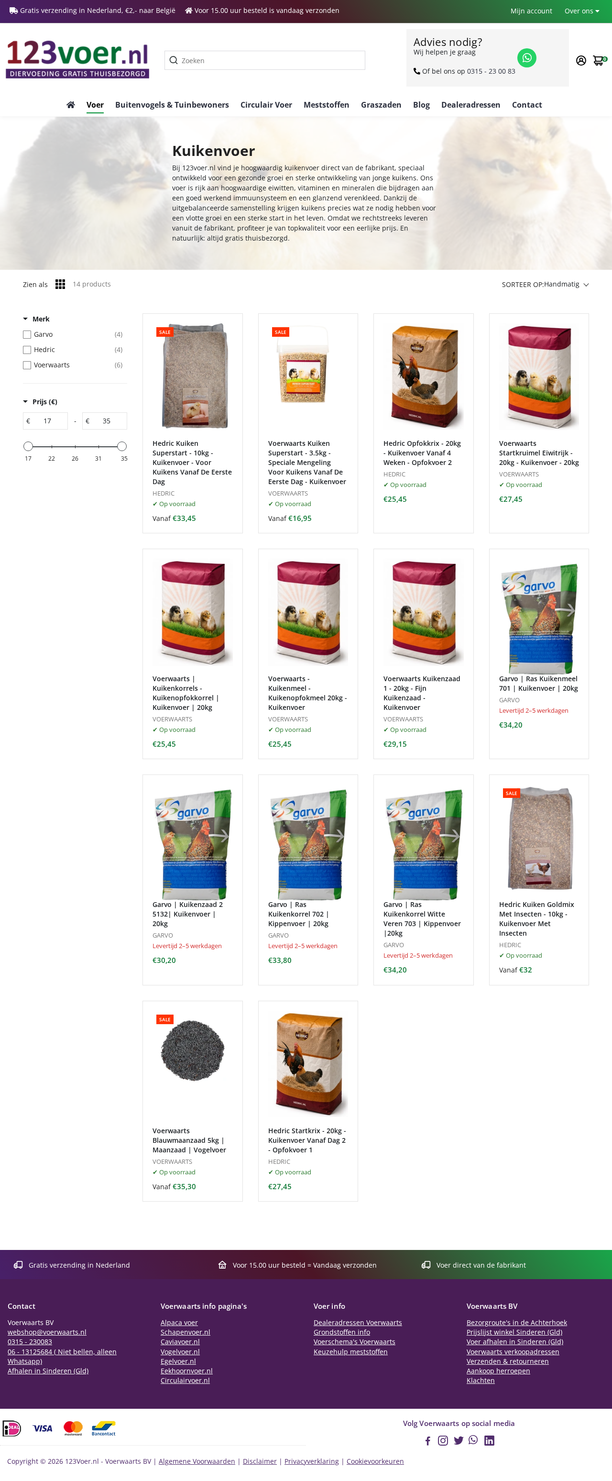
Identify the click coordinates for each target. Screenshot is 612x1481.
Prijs (45, 401)
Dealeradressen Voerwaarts (358, 1322)
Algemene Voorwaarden (197, 1461)
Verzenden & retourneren (508, 1361)
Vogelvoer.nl (180, 1352)
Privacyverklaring (311, 1461)
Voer (95, 104)
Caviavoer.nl (180, 1341)
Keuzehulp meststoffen (351, 1352)
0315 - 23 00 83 (491, 71)
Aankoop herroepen (498, 1371)
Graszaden (381, 104)
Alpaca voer (179, 1322)
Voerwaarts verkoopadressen (513, 1352)
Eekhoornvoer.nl (187, 1371)
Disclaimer (260, 1461)
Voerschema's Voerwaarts (354, 1341)
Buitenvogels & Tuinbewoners (172, 104)
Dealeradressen (471, 104)
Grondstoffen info (342, 1332)
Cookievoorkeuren (375, 1461)
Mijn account (531, 10)
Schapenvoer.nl (185, 1332)
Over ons (580, 10)
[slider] (28, 446)
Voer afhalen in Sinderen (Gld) (515, 1341)
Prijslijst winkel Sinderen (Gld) (514, 1332)
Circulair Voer (266, 104)
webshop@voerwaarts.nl (47, 1332)
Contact (527, 104)
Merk (41, 318)
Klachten (481, 1380)
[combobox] (264, 60)
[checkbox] (72, 334)
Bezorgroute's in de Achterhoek (517, 1322)
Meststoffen (327, 104)
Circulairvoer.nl (185, 1380)
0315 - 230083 (30, 1341)
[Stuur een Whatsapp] (526, 57)
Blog (421, 104)
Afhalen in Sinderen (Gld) (48, 1371)
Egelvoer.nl (178, 1361)
